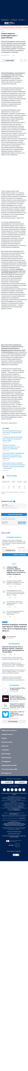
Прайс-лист (5, 746)
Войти (6, 523)
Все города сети (6, 773)
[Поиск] (19, 23)
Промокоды (14, 19)
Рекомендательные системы (14, 833)
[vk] (8, 789)
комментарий (9, 60)
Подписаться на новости (9, 730)
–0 (25, 510)
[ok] (12, 789)
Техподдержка (6, 761)
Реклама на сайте (6, 742)
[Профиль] (26, 23)
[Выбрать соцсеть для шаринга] (25, 60)
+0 (20, 510)
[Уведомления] (22, 23)
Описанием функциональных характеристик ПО (14, 823)
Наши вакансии (6, 757)
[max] (15, 789)
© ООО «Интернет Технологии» (14, 851)
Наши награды (5, 753)
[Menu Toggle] (2, 23)
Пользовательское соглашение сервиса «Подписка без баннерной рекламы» (14, 836)
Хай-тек (19, 481)
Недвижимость (5, 19)
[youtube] (23, 789)
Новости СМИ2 (5, 532)
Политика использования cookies (14, 831)
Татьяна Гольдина (11, 475)
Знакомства (21, 19)
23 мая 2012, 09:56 (5, 55)
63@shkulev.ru (21, 806)
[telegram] (4, 789)
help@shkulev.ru (17, 810)
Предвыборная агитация (9, 765)
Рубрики (4, 738)
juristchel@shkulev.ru (16, 809)
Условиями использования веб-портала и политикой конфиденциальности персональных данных (14, 825)
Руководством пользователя (14, 822)
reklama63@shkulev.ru (14, 814)
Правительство (5, 481)
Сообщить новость (7, 734)
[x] (19, 789)
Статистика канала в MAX (9, 769)
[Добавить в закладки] (21, 60)
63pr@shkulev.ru (22, 818)
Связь (13, 481)
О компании (5, 750)
